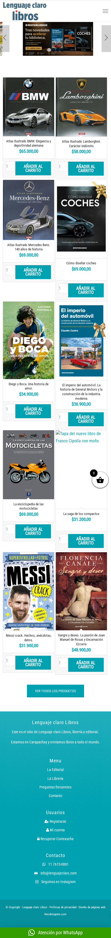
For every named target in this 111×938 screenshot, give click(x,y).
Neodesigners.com (55, 914)
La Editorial (55, 770)
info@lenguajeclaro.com (58, 873)
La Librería (55, 778)
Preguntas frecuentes (55, 787)
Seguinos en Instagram (58, 882)
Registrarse (57, 821)
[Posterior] (106, 38)
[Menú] (105, 11)
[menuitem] (93, 11)
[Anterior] (4, 38)
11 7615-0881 (58, 864)
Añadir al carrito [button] (33, 168)
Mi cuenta (57, 830)
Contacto (55, 796)
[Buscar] (93, 11)
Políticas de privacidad (63, 907)
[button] (55, 932)
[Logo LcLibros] (34, 11)
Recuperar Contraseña (57, 839)
